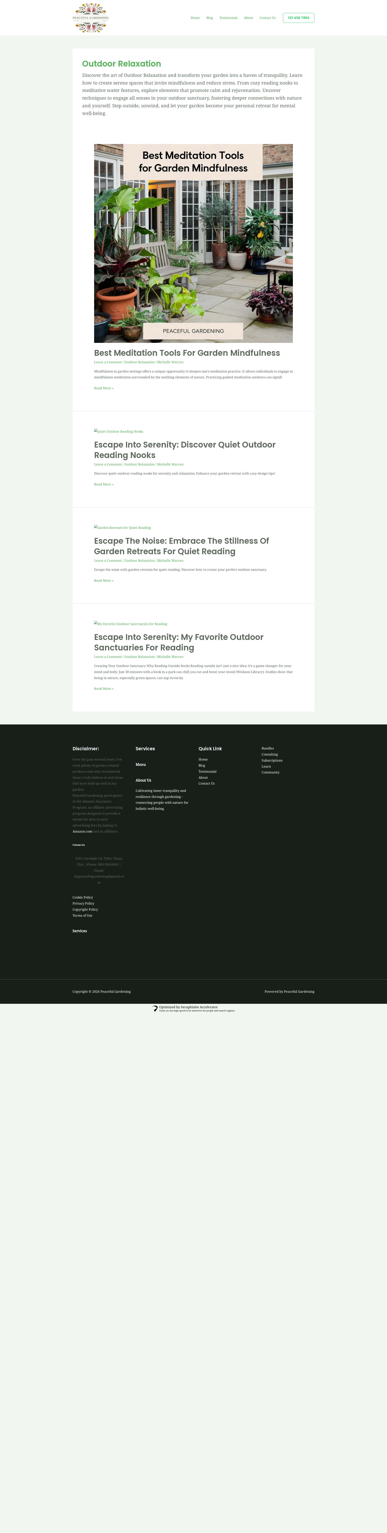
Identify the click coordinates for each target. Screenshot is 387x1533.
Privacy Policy (83, 903)
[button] (298, 18)
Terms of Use (82, 915)
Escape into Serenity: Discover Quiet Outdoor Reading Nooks (185, 450)
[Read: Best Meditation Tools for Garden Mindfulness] (193, 243)
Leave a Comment (108, 362)
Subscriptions (272, 760)
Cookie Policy (83, 897)
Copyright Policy (85, 909)
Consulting (270, 754)
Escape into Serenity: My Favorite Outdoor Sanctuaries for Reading (179, 642)
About (248, 18)
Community (271, 772)
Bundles (268, 748)
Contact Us (268, 18)
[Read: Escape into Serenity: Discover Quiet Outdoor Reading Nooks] (118, 431)
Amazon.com (82, 831)
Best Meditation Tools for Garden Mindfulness (187, 353)
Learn (266, 766)
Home (195, 18)
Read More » (103, 387)
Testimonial (228, 18)
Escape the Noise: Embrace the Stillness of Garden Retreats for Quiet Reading (181, 546)
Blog (209, 18)
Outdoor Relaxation (139, 362)
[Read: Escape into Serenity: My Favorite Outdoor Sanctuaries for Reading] (130, 623)
